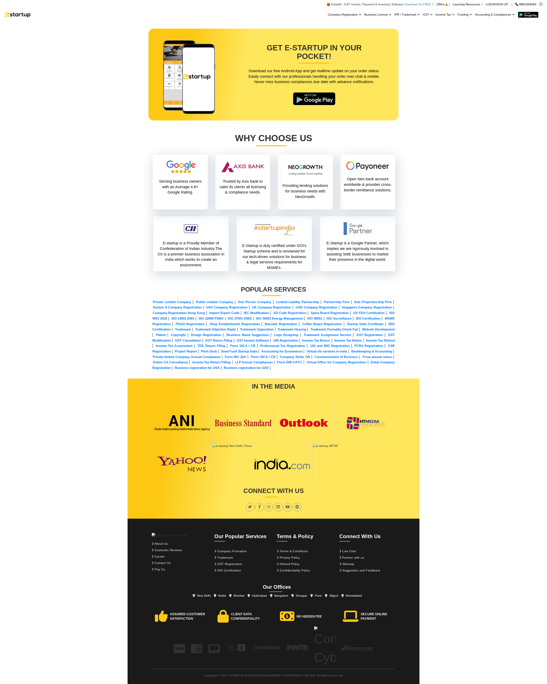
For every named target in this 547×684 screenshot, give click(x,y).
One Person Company (254, 302)
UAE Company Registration (316, 307)
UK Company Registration (271, 307)
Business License (376, 14)
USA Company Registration (226, 307)
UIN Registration (285, 340)
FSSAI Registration (190, 324)
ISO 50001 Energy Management (279, 318)
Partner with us (352, 557)
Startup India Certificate (365, 324)
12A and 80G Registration (329, 346)
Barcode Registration (281, 324)
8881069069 (527, 4)
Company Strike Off (295, 357)
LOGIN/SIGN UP (497, 4)
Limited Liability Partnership (297, 302)
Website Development (378, 329)
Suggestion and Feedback (360, 570)
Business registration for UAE (246, 368)
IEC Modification (256, 313)
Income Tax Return (316, 340)
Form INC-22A (235, 357)
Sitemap (347, 564)
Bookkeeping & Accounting (371, 351)
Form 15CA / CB (242, 346)
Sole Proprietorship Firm (373, 302)
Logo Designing (286, 335)
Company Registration (343, 14)
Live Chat (348, 551)
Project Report (186, 351)
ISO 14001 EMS (182, 318)
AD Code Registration (289, 313)
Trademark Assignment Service (327, 335)
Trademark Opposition (256, 329)
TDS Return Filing (211, 346)
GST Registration (369, 335)
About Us (161, 543)
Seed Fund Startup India (239, 351)
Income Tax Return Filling (211, 362)
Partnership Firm (336, 302)
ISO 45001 (314, 318)
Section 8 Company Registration (177, 307)
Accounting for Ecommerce (281, 351)
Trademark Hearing (292, 329)
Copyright (178, 335)
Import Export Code (224, 313)
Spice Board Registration (330, 313)
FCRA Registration (368, 346)
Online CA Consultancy (170, 362)
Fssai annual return (377, 357)
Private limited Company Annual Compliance (186, 357)
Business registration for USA (197, 368)
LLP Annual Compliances (254, 362)
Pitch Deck (209, 351)
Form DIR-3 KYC (289, 362)
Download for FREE (417, 4)
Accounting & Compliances (493, 14)
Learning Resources (466, 4)
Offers (441, 4)
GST (426, 14)
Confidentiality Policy (294, 570)
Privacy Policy (289, 557)
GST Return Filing (218, 340)
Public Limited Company (214, 302)
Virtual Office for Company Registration (336, 362)
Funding (463, 14)
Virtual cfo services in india (327, 351)
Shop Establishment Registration (235, 324)
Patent (161, 335)
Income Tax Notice (348, 340)
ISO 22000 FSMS (211, 318)
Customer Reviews (168, 550)
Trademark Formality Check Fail (334, 329)
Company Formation (231, 551)
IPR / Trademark (405, 14)
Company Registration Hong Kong (179, 313)
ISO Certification (368, 318)
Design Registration (206, 335)
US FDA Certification (369, 313)
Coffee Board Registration (322, 324)
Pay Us (159, 569)
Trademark (183, 329)
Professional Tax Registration (282, 346)
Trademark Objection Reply (215, 329)
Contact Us (162, 563)
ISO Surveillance (338, 318)
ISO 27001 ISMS (240, 318)
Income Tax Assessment (174, 346)
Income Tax (443, 14)
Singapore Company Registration (367, 307)
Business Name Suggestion (247, 335)
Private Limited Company (172, 302)
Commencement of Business (336, 357)
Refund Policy (289, 564)
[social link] (250, 507)
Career (159, 556)
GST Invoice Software (253, 340)
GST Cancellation (188, 340)
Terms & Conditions (293, 551)
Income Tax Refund (380, 340)
